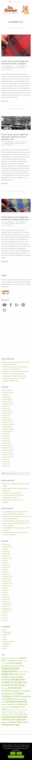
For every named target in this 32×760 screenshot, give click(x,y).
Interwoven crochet (11, 689)
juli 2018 (5, 434)
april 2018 (5, 441)
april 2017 (5, 466)
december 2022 (7, 392)
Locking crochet (10, 696)
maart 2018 (6, 443)
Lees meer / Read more (16, 756)
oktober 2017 (6, 452)
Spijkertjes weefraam (9, 68)
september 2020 (7, 404)
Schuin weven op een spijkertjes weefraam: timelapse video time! (15, 218)
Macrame (12, 699)
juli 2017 (5, 459)
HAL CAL (13, 674)
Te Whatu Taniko (17, 712)
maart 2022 (6, 397)
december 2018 (7, 422)
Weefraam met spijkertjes (13, 719)
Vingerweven (23, 714)
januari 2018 (6, 445)
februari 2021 (6, 402)
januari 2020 (6, 413)
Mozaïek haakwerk (16, 701)
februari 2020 (6, 411)
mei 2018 (5, 438)
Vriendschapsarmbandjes (14, 716)
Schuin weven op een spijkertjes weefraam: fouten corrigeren (14, 62)
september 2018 (7, 429)
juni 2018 (5, 436)
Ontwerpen (11, 704)
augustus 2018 (7, 431)
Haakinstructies (7, 632)
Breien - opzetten (8, 660)
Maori (18, 699)
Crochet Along (14, 663)
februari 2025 (6, 390)
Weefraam (18, 68)
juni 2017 (5, 461)
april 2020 (5, 408)
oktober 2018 (6, 427)
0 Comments (8, 69)
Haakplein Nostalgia (23, 671)
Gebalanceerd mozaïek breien (12, 666)
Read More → (5, 101)
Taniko (9, 712)
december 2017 (7, 448)
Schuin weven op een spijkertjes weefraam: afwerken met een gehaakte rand (14, 136)
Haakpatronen (7, 634)
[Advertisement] (16, 335)
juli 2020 (5, 406)
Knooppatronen (8, 693)
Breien (4, 630)
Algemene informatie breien (10, 658)
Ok (13, 753)
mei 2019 (5, 415)
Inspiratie (4, 688)
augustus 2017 (7, 457)
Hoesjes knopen (8, 676)
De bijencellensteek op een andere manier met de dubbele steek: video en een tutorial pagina (16, 523)
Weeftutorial (5, 722)
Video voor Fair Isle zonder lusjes (12, 371)
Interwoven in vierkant (20, 691)
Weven (23, 68)
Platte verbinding (5, 707)
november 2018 (7, 425)
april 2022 (5, 395)
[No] (30, 751)
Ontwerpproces (22, 704)
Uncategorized (7, 644)
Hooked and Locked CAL (13, 681)
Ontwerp (3, 704)
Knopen (5, 639)
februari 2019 (6, 420)
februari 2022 (6, 399)
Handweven (22, 674)
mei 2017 (5, 464)
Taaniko (4, 712)
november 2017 (7, 450)
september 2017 (7, 454)
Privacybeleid (5, 742)
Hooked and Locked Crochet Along (14, 684)
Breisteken (18, 661)
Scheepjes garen (12, 709)
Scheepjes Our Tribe (22, 709)
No (19, 753)
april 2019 (5, 418)
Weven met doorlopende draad (14, 723)
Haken (4, 637)
